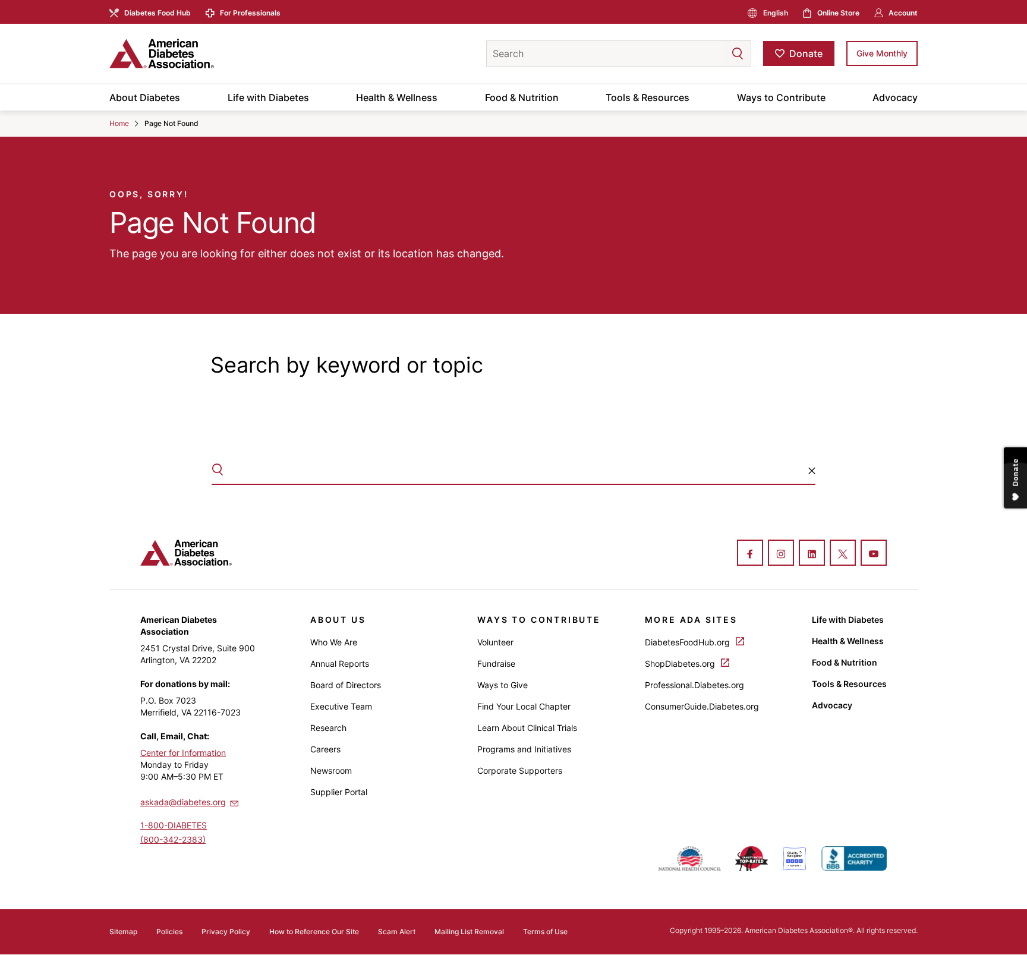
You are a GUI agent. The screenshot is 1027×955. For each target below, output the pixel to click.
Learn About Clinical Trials (527, 728)
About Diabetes (144, 97)
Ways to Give (502, 685)
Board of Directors (345, 685)
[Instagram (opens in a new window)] (781, 554)
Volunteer (495, 642)
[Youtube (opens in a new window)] (873, 554)
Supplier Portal (338, 792)
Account (903, 12)
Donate (806, 53)
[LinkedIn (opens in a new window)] (812, 554)
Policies (169, 931)
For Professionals (250, 12)
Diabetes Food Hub (157, 12)
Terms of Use (545, 931)
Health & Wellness (396, 97)
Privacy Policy (225, 931)
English (775, 12)
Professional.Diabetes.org (694, 685)
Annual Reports (339, 663)
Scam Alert (396, 931)
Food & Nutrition (522, 97)
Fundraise (496, 663)
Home (119, 123)
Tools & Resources (647, 97)
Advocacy (895, 97)
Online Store (838, 12)
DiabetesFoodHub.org (688, 642)
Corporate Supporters (519, 770)
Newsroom (331, 770)
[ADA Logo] (204, 53)
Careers (325, 749)
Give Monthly (882, 53)
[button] (713, 53)
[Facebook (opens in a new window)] (750, 554)
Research (328, 728)
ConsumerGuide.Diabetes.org (702, 706)
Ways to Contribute (781, 97)
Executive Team (341, 706)
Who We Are (333, 642)
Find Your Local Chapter (524, 706)
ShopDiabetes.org (681, 663)
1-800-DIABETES (173, 825)
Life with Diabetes (268, 97)
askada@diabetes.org (183, 802)
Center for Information (183, 753)
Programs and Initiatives (524, 749)
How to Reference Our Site (314, 931)
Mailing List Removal (469, 931)
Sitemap (123, 931)
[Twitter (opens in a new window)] (843, 554)
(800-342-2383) (173, 839)
